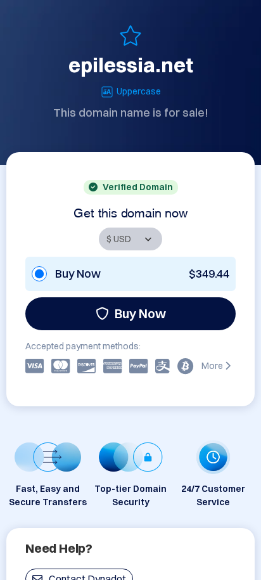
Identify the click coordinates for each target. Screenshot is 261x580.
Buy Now (140, 313)
